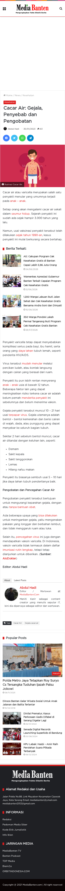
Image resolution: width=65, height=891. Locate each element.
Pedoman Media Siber (14, 825)
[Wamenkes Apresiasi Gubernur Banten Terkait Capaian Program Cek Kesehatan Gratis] (12, 281)
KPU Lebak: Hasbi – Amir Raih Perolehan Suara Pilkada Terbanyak (41, 747)
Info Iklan (7, 835)
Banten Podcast (11, 856)
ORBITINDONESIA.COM (16, 871)
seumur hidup (21, 214)
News (17, 95)
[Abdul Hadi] (11, 600)
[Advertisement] (32, 51)
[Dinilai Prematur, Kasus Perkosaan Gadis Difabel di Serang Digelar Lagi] (12, 718)
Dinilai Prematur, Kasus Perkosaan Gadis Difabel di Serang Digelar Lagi (39, 717)
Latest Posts (20, 580)
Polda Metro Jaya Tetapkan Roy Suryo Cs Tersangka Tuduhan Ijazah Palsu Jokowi (31, 684)
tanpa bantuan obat (22, 507)
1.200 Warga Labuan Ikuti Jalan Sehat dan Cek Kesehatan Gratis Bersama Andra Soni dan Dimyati (43, 301)
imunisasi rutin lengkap (18, 550)
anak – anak (18, 201)
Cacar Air (18, 623)
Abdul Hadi (13, 129)
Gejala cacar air (31, 623)
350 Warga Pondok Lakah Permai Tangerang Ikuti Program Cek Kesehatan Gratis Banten (42, 321)
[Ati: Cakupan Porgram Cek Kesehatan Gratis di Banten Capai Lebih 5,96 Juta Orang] (12, 260)
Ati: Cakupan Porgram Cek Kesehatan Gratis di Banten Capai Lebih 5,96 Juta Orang (40, 261)
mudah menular (32, 363)
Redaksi (7, 820)
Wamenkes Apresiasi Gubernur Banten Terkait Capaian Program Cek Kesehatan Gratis (42, 281)
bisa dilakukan (47, 515)
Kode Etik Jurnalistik (14, 830)
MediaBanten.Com (29, 595)
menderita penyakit (34, 398)
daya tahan (25, 351)
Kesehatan (28, 95)
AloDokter (9, 558)
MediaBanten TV (11, 851)
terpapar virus (18, 415)
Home (9, 95)
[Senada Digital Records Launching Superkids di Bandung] (12, 734)
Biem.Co (7, 866)
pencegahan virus (27, 537)
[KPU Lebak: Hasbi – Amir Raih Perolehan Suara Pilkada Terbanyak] (12, 749)
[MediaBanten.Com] (32, 8)
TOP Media (8, 861)
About (7, 580)
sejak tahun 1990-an (29, 235)
